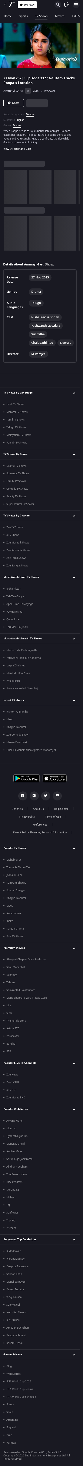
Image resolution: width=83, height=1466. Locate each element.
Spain (9, 1412)
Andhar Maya (14, 1151)
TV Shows (41, 16)
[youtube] (57, 795)
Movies (59, 16)
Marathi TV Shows (17, 412)
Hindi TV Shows (15, 404)
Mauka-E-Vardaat (16, 742)
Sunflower (12, 1213)
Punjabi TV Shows (16, 443)
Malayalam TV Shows (18, 435)
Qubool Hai (13, 619)
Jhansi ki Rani (14, 875)
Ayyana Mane (14, 1121)
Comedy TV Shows (17, 489)
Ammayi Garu (13, 91)
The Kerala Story (16, 1021)
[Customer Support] (66, 4)
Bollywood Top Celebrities (19, 1239)
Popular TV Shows (14, 848)
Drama (17, 125)
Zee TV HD (12, 1082)
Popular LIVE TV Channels (19, 1063)
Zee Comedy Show (17, 735)
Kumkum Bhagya (16, 883)
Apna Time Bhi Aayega (19, 604)
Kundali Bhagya (15, 890)
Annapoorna (13, 913)
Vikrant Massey (15, 1259)
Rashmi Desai (14, 1343)
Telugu (30, 114)
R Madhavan (13, 1251)
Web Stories (13, 1374)
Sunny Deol (13, 1305)
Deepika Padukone (17, 1266)
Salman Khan (14, 1274)
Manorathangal (15, 1144)
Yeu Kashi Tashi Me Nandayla (23, 658)
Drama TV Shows (16, 466)
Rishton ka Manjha (17, 712)
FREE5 (76, 16)
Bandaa (11, 1044)
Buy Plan (29, 4)
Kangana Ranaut (16, 1335)
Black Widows (14, 1182)
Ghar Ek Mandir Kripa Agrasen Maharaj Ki (31, 750)
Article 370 (12, 1028)
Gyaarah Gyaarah (16, 1136)
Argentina (12, 1420)
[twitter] (45, 795)
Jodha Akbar (13, 589)
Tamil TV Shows (15, 420)
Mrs (8, 1005)
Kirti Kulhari (13, 1320)
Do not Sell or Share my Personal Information (40, 832)
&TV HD (11, 1090)
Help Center (61, 809)
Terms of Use (53, 817)
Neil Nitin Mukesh (16, 1312)
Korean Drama (15, 929)
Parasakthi (12, 1036)
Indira (9, 921)
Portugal (11, 1443)
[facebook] (22, 795)
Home (8, 16)
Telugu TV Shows (16, 427)
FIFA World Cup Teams (19, 1389)
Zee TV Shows (14, 527)
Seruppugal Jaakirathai (19, 1159)
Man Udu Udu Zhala (18, 673)
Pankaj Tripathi (15, 1289)
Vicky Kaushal (14, 1297)
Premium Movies (14, 948)
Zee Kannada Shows (18, 550)
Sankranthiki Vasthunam (20, 990)
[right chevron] (8, 187)
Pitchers (11, 1228)
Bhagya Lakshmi (16, 727)
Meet (9, 719)
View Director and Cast (17, 149)
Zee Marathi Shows (17, 543)
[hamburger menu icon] (76, 4)
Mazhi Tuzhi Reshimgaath (21, 650)
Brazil (9, 1435)
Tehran (10, 982)
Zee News (12, 1075)
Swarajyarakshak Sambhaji (22, 688)
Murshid (11, 1128)
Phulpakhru (13, 681)
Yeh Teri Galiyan (15, 596)
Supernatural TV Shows (20, 504)
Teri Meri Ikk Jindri (17, 627)
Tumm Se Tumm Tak (18, 867)
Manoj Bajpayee (16, 1282)
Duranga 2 (12, 1190)
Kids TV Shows (14, 936)
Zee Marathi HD (15, 1098)
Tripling (10, 1220)
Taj (8, 1205)
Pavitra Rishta (14, 612)
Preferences (40, 825)
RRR (8, 1051)
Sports (23, 16)
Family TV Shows (16, 481)
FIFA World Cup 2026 (18, 1381)
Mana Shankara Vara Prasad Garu (26, 998)
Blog (9, 1366)
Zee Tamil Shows (16, 558)
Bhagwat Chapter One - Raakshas (26, 959)
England (11, 1427)
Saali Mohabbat (15, 967)
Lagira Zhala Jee (15, 665)
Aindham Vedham (16, 1167)
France (10, 1404)
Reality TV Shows (16, 496)
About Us (38, 809)
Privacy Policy (27, 817)
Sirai (9, 1013)
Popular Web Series (15, 1109)
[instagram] (34, 795)
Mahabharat (13, 860)
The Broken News (16, 1174)
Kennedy (11, 975)
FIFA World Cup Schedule (21, 1397)
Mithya (10, 1197)
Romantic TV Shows (17, 473)
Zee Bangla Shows (17, 566)
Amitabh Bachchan (17, 1328)
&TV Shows (12, 535)
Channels (17, 809)
